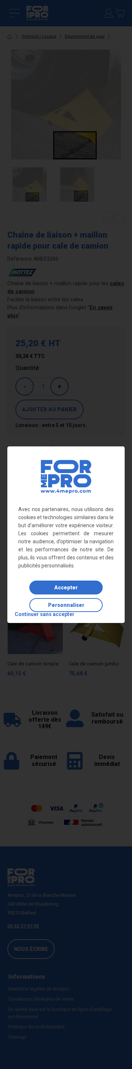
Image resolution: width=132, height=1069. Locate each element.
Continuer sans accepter (44, 614)
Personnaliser (66, 605)
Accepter (66, 587)
